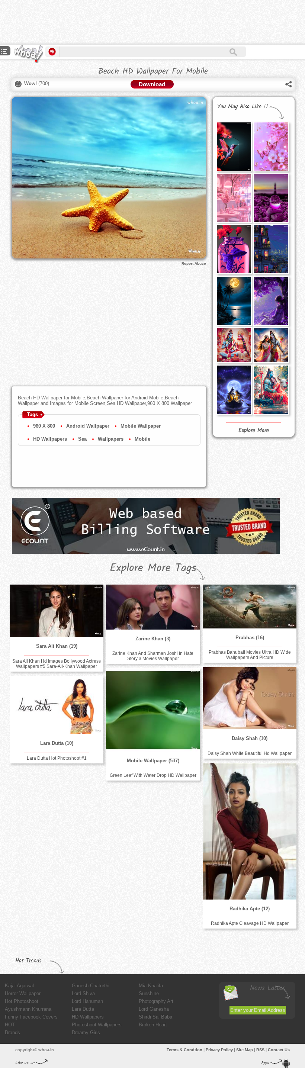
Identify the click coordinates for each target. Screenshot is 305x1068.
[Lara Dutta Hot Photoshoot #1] (56, 705)
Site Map (244, 1050)
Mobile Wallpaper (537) (153, 760)
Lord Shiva (83, 993)
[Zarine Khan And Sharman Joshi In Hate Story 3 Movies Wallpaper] (153, 607)
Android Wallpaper (87, 426)
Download (152, 84)
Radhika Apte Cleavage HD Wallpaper (250, 923)
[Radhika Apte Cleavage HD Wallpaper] (249, 831)
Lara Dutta (83, 1009)
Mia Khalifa (151, 985)
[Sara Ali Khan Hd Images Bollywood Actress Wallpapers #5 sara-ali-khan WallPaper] (56, 611)
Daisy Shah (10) (249, 738)
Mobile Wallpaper (141, 426)
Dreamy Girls (86, 1032)
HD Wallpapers (50, 439)
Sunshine (149, 993)
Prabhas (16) (249, 637)
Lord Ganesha (154, 1009)
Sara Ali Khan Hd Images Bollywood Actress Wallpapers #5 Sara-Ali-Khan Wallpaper (56, 664)
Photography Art (156, 1001)
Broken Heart (153, 1024)
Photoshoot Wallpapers (97, 1024)
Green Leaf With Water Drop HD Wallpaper (153, 775)
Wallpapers (110, 439)
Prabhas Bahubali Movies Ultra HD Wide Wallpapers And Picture (250, 655)
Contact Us (279, 1050)
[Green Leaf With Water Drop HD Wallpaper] (153, 710)
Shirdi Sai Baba (155, 1017)
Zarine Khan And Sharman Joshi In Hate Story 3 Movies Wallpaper (152, 656)
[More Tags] (4, 52)
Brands (12, 1032)
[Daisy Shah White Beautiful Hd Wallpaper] (249, 698)
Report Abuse (194, 263)
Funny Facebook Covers (31, 1017)
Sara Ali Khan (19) (56, 646)
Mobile (142, 439)
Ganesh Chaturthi (90, 985)
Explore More (253, 430)
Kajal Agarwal (19, 985)
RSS (260, 1050)
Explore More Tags (153, 568)
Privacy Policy (219, 1050)
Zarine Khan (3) (152, 638)
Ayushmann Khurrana (28, 1009)
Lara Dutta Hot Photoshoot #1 (57, 758)
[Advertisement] (135, 22)
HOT (10, 1024)
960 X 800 (44, 426)
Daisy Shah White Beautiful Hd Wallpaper (250, 753)
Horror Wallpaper (23, 993)
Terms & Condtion (184, 1050)
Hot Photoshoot (21, 1001)
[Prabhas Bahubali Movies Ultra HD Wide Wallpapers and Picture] (249, 606)
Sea (82, 439)
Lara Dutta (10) (56, 743)
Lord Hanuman (87, 1001)
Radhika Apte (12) (249, 908)
